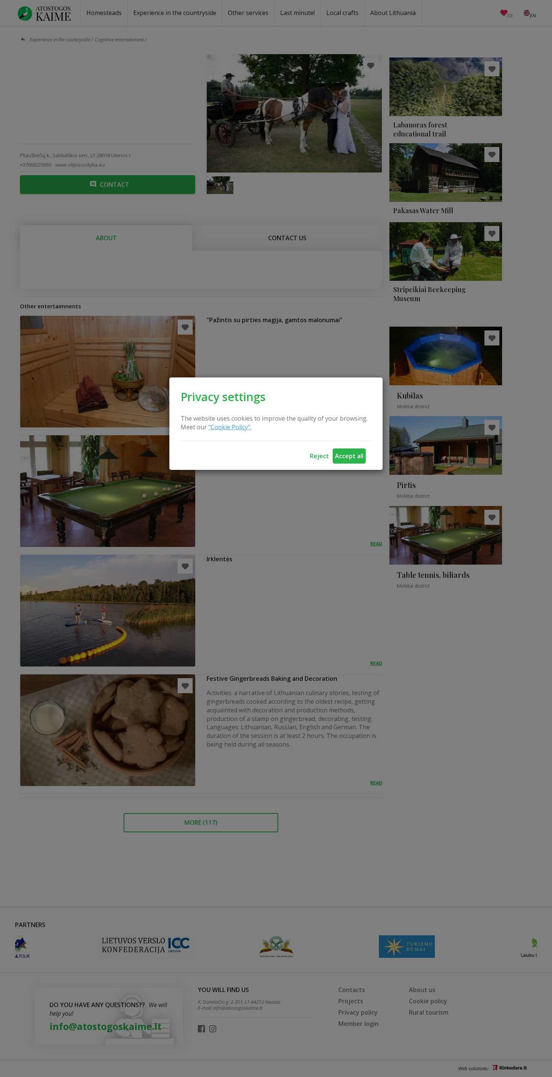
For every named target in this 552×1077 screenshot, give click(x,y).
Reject (319, 456)
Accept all (349, 456)
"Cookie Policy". (229, 427)
